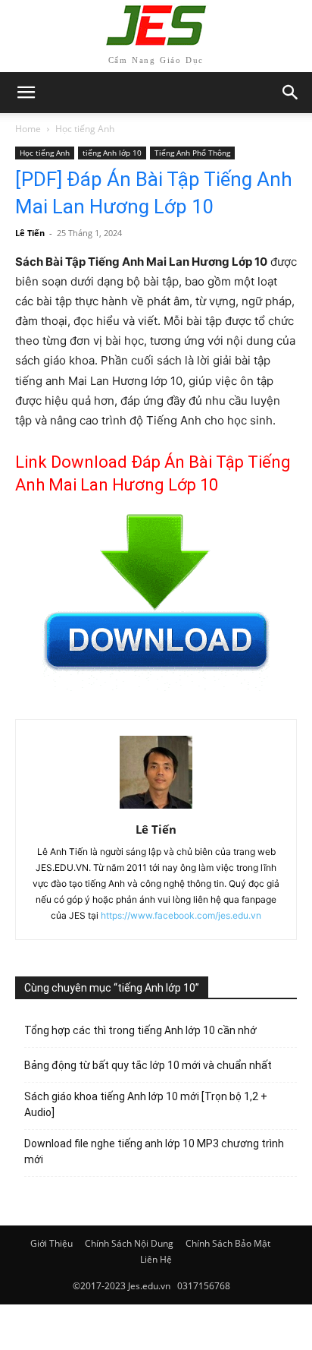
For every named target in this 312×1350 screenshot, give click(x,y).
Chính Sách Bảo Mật (228, 1243)
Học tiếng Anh (84, 128)
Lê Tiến (30, 232)
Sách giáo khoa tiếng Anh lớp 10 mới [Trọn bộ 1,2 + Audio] (145, 1104)
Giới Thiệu (51, 1243)
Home (28, 128)
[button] (291, 92)
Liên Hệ (156, 1259)
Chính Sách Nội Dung (129, 1243)
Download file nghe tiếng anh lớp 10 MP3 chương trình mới (154, 1151)
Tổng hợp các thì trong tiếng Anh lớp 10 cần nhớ (140, 1030)
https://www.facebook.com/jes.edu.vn (181, 915)
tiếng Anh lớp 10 (112, 152)
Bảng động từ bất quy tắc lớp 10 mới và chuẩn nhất (148, 1065)
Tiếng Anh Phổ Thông (192, 152)
